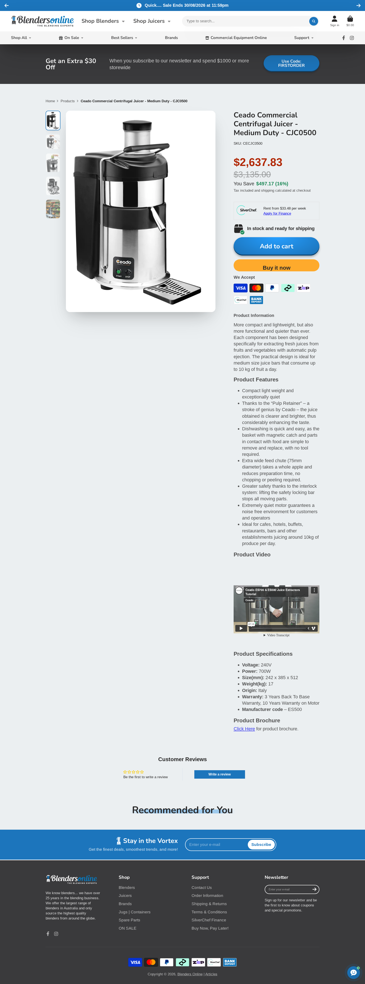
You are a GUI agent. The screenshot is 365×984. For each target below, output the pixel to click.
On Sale (71, 37)
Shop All (19, 37)
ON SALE (127, 928)
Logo (42, 21)
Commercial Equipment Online (239, 37)
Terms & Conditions (209, 912)
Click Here (244, 728)
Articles (211, 974)
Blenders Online (190, 974)
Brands (171, 37)
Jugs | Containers (135, 912)
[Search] (313, 21)
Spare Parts (129, 920)
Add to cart (276, 246)
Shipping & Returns (209, 904)
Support (301, 37)
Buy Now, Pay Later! (210, 928)
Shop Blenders (100, 21)
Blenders (127, 887)
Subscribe (261, 844)
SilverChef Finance (209, 920)
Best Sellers (122, 37)
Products (68, 101)
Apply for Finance (277, 213)
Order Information (207, 895)
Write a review (219, 774)
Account (334, 21)
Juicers (125, 895)
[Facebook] (343, 38)
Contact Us (202, 887)
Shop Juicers (149, 21)
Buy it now (276, 268)
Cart (350, 21)
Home (50, 101)
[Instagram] (352, 38)
